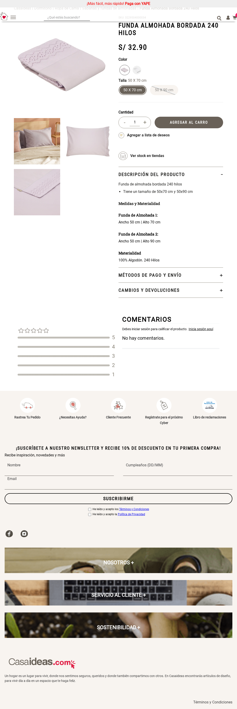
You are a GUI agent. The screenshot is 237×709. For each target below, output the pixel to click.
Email (12, 479)
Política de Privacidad (131, 514)
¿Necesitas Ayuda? (73, 417)
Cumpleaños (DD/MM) (144, 465)
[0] (234, 17)
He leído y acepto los (121, 509)
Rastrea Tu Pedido (27, 417)
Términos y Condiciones (134, 509)
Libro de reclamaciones (209, 417)
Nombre (13, 465)
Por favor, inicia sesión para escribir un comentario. (170, 329)
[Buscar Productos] (219, 18)
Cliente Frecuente (118, 417)
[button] (132, 90)
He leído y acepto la (119, 514)
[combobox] (132, 18)
